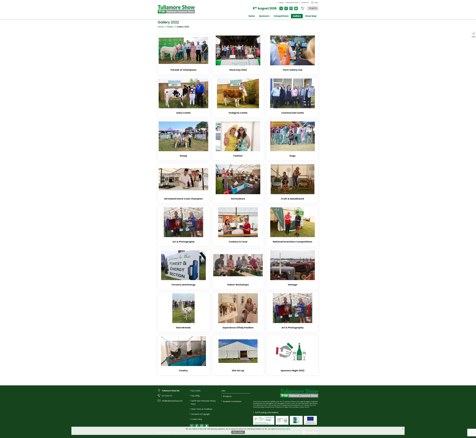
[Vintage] (292, 269)
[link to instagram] (202, 426)
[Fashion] (238, 140)
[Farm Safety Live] (292, 54)
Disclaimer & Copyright (200, 414)
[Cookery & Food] (238, 226)
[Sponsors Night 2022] (292, 355)
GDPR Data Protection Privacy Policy (203, 402)
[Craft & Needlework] (292, 183)
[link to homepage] (176, 9)
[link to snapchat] (206, 426)
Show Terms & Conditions (201, 408)
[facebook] (286, 8)
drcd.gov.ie (226, 396)
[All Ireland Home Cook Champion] (183, 183)
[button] (302, 8)
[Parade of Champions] (183, 54)
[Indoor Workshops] (238, 269)
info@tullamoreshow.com (172, 401)
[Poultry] (183, 355)
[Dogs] (292, 140)
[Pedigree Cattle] (238, 97)
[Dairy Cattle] (183, 97)
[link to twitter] (192, 426)
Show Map (310, 16)
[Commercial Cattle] (292, 97)
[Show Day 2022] (238, 54)
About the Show (292, 2)
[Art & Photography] (183, 226)
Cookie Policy (196, 419)
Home (252, 16)
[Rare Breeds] (183, 312)
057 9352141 (167, 396)
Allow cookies (238, 432)
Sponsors (264, 16)
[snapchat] (296, 8)
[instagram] (291, 8)
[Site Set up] (238, 355)
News (281, 2)
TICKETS (313, 8)
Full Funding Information (265, 412)
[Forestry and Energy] (183, 269)
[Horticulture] (238, 183)
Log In (316, 2)
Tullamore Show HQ (170, 390)
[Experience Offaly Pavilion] (238, 312)
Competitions (281, 16)
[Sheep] (183, 140)
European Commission (231, 401)
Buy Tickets (195, 390)
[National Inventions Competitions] (292, 226)
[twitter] (281, 8)
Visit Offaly (195, 395)
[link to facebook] (197, 426)
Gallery (297, 16)
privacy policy (285, 429)
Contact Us (305, 2)
